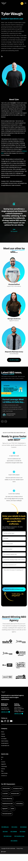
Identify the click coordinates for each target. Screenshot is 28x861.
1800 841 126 (4, 712)
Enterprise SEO (15, 793)
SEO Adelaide (13, 831)
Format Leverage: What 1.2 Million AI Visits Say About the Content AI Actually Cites (13, 403)
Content (3, 761)
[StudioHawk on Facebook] (5, 721)
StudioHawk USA (5, 745)
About (2, 731)
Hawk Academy (4, 741)
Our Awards (3, 738)
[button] (5, 421)
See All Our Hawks (14, 359)
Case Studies (4, 773)
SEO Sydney (14, 826)
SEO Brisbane (23, 826)
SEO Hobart (22, 831)
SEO (2, 757)
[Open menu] (25, 3)
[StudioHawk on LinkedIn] (2, 721)
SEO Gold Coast (7, 836)
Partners (3, 736)
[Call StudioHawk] (22, 3)
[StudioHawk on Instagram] (8, 721)
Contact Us (4, 775)
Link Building (19, 803)
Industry (3, 768)
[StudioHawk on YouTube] (11, 721)
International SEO (7, 813)
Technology (4, 766)
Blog (2, 771)
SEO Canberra (14, 840)
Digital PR (3, 764)
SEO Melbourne (5, 826)
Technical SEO (6, 788)
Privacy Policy (20, 848)
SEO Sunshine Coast (19, 836)
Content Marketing (7, 798)
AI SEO (12, 808)
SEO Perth (5, 831)
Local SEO (5, 793)
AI (1, 759)
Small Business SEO (7, 803)
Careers (3, 734)
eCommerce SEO (17, 788)
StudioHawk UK (4, 743)
